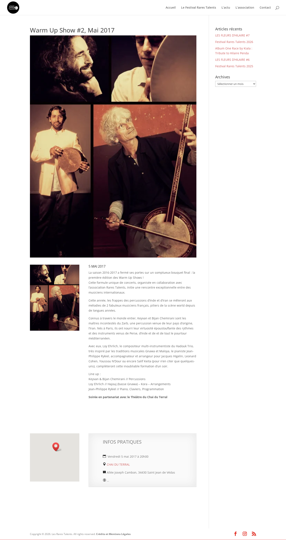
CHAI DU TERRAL (118, 464)
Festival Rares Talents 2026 (234, 42)
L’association (245, 7)
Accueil (171, 7)
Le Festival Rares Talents (198, 7)
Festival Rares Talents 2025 (234, 66)
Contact (265, 7)
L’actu (226, 7)
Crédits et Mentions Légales (113, 534)
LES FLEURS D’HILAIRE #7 (232, 35)
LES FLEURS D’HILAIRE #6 (232, 60)
